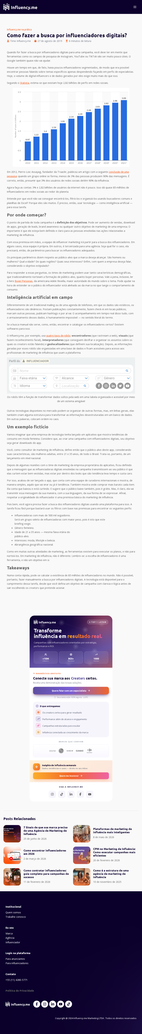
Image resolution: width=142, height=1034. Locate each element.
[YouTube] (89, 794)
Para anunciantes (15, 959)
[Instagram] (52, 794)
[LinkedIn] (71, 794)
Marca (9, 933)
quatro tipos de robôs (58, 335)
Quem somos (13, 912)
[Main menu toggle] (135, 7)
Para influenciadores (17, 963)
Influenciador (13, 942)
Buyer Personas (24, 281)
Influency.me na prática (19, 29)
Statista (24, 82)
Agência (10, 938)
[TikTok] (61, 794)
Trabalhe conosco (16, 917)
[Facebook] (80, 794)
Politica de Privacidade (20, 990)
